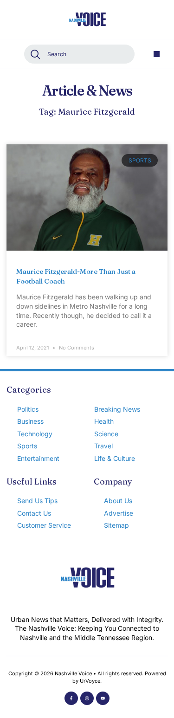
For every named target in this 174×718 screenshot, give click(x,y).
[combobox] (79, 54)
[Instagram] (87, 698)
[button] (157, 54)
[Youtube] (103, 698)
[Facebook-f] (71, 698)
